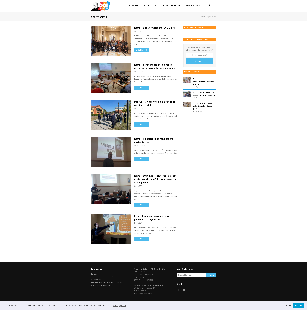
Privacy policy (96, 274)
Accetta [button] (298, 306)
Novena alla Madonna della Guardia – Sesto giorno (202, 106)
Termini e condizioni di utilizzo (103, 277)
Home (203, 17)
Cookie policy (96, 280)
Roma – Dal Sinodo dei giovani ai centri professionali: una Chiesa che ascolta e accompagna (155, 179)
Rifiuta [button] (288, 306)
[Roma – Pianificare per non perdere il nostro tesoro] (111, 165)
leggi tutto (141, 50)
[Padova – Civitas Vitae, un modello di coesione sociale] (111, 128)
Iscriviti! (199, 61)
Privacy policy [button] (119, 306)
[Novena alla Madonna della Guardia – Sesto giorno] (187, 105)
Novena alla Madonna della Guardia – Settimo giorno (203, 81)
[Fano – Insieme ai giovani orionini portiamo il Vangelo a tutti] (111, 243)
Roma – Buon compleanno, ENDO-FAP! (155, 27)
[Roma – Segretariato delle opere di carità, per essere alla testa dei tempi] (111, 91)
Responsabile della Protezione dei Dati (107, 282)
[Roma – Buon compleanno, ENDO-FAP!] (111, 54)
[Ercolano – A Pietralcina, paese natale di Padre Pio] (187, 94)
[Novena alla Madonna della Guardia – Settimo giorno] (187, 80)
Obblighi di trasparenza (100, 285)
